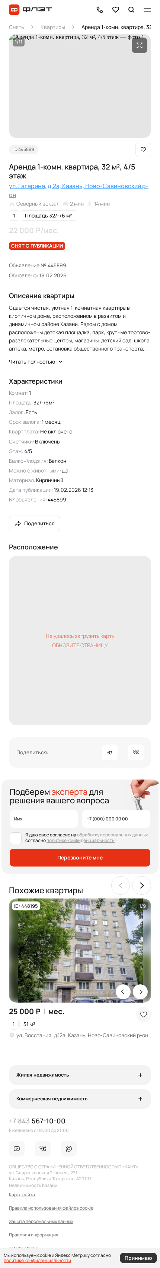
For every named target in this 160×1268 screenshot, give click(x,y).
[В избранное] (115, 9)
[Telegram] (110, 752)
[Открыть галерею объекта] (139, 45)
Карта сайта (22, 1195)
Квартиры (53, 27)
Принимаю (138, 1258)
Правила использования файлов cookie (51, 1208)
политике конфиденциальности (81, 840)
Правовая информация (33, 1235)
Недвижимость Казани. (33, 1185)
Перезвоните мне (80, 857)
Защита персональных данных (41, 1222)
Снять (16, 27)
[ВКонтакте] (136, 752)
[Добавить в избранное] (143, 149)
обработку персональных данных (112, 835)
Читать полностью (32, 361)
